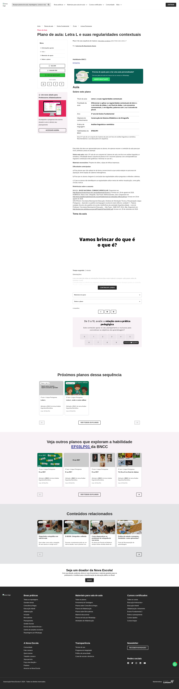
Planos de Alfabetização (83, 608)
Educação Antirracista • (135, 602)
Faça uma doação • (30, 662)
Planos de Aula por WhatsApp (85, 617)
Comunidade (110, 4)
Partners (26, 665)
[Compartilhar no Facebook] (55, 84)
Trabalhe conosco (30, 656)
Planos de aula (48, 26)
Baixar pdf (53, 70)
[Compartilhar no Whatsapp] (49, 84)
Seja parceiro (28, 659)
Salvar (53, 66)
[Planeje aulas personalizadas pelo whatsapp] (174, 664)
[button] (139, 495)
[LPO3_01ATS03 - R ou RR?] (102, 460)
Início (38, 26)
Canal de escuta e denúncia (84, 656)
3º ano (75, 26)
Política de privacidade (83, 653)
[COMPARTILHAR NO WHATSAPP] (101, 312)
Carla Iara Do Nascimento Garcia (86, 46)
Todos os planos (80, 599)
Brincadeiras (28, 617)
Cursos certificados (95, 4)
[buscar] (48, 5)
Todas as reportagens (31, 599)
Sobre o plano (46, 59)
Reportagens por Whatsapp (33, 633)
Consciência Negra (30, 605)
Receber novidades (137, 648)
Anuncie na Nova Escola (32, 668)
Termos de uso (80, 647)
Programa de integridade (83, 650)
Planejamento (28, 621)
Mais (118, 4)
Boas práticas (58, 4)
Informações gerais (48, 48)
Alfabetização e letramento (136, 608)
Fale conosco (28, 650)
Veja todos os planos (104, 41)
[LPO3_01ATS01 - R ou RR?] (49, 460)
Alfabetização (28, 611)
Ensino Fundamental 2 (134, 611)
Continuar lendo (107, 287)
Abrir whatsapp (101, 79)
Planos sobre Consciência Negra (86, 605)
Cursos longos (132, 621)
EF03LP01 (76, 63)
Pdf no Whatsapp (53, 75)
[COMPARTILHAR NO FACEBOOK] (107, 312)
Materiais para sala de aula (76, 4)
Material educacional (82, 614)
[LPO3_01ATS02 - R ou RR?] (76, 460)
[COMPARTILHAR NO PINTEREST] (113, 312)
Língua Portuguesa (86, 26)
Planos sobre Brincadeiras (84, 611)
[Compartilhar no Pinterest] (61, 84)
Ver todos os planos (89, 422)
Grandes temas (29, 602)
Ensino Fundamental (63, 26)
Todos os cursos (132, 599)
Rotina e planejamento (134, 614)
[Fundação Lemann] (168, 682)
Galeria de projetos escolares (33, 630)
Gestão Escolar (29, 623)
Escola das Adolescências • (33, 626)
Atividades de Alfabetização (84, 621)
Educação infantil (29, 608)
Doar (89, 580)
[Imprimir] (43, 84)
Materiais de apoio (47, 55)
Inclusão (26, 614)
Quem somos (28, 653)
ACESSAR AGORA (52, 130)
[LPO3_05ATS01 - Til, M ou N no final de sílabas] (129, 460)
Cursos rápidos (132, 617)
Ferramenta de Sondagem (84, 602)
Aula (43, 51)
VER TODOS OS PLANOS (89, 494)
